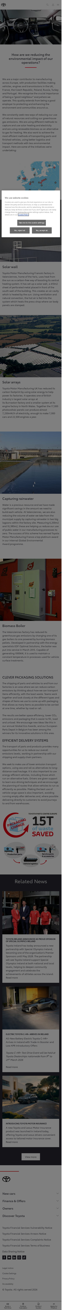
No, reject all (19, 230)
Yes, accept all (42, 230)
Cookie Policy (23, 214)
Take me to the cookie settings (31, 222)
